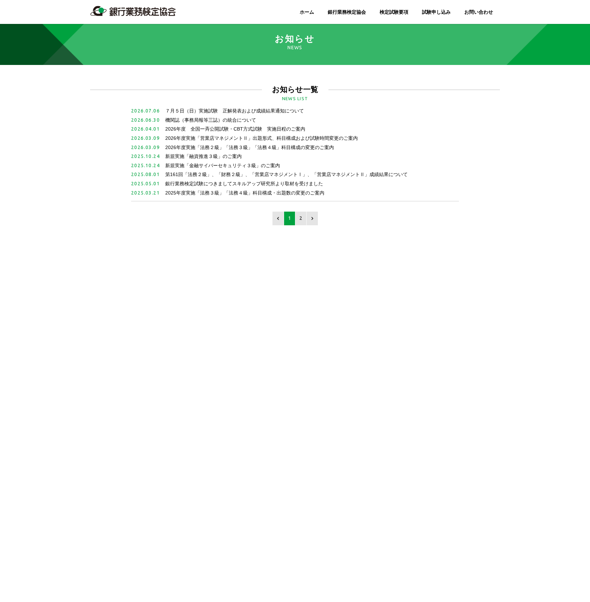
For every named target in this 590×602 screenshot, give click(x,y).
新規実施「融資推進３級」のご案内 (203, 156)
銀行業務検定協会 (347, 12)
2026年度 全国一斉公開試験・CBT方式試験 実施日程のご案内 (235, 129)
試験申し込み (436, 12)
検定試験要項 (394, 12)
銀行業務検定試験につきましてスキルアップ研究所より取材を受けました (244, 183)
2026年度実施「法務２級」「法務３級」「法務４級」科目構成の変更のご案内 (249, 147)
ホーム (307, 12)
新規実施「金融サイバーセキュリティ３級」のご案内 (222, 165)
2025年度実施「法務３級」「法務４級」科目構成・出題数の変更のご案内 (244, 193)
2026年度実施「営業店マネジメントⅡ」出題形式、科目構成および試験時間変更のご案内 (261, 138)
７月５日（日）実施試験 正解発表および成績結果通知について (234, 110)
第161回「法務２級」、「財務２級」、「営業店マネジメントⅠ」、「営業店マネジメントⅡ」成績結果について (286, 174)
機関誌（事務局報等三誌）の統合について (210, 120)
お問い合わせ (478, 12)
